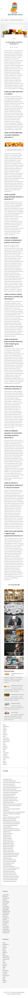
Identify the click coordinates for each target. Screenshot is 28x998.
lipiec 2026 (5, 896)
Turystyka (5, 756)
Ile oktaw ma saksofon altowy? (10, 874)
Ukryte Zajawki (6, 757)
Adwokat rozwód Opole (8, 850)
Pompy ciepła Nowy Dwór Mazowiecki (11, 823)
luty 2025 (5, 924)
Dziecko (4, 728)
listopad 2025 (6, 909)
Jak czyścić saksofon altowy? (9, 861)
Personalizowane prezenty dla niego (11, 853)
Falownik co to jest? (15, 703)
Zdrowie (6, 20)
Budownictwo (6, 726)
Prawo (4, 744)
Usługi (4, 761)
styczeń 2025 (6, 926)
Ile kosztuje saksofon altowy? (9, 873)
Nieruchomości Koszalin (8, 802)
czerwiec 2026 (6, 898)
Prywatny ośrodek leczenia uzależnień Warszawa (14, 812)
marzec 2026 (6, 903)
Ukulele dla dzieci (7, 831)
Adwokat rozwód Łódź (8, 848)
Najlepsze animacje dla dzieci (9, 818)
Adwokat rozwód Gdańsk (8, 851)
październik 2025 (6, 911)
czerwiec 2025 (6, 917)
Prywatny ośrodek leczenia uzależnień (11, 817)
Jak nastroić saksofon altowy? (10, 881)
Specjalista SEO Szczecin (8, 843)
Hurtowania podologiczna (8, 866)
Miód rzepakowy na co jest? (17, 694)
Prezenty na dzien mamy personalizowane (12, 803)
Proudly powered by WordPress (14, 994)
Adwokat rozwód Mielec (8, 846)
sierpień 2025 (6, 914)
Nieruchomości (6, 739)
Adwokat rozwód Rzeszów (8, 845)
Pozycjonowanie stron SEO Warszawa (11, 822)
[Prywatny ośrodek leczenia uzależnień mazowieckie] (14, 635)
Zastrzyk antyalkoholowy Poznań (10, 797)
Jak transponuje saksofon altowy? (10, 877)
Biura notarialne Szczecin (8, 795)
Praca (4, 742)
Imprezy (5, 733)
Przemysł (5, 746)
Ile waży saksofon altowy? (9, 863)
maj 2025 (5, 919)
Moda (4, 736)
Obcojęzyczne (6, 741)
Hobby (4, 731)
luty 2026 (5, 904)
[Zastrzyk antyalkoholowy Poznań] (14, 609)
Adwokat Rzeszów (7, 835)
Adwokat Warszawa (7, 838)
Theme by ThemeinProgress (17, 992)
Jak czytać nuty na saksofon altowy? (11, 868)
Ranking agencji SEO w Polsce (9, 820)
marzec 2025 (6, 922)
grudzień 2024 (6, 927)
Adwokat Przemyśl (7, 836)
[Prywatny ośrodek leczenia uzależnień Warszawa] (14, 649)
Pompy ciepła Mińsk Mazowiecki (10, 825)
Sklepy (4, 749)
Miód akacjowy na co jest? (17, 685)
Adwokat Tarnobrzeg (7, 833)
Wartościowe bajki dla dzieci (9, 780)
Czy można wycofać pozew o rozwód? (11, 782)
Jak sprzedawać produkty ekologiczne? (12, 787)
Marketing (5, 734)
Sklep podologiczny (7, 864)
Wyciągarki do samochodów (9, 794)
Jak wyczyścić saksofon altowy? (10, 879)
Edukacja (5, 729)
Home (2, 20)
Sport (4, 751)
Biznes (4, 724)
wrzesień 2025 (6, 913)
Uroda (4, 759)
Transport (5, 754)
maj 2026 (5, 899)
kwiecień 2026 (6, 901)
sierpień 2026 (6, 894)
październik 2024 (6, 931)
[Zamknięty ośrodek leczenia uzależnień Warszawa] (14, 662)
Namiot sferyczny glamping (9, 785)
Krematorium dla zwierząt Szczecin (11, 828)
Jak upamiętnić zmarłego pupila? (10, 792)
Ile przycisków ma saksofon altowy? (11, 876)
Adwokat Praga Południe (8, 841)
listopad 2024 (6, 929)
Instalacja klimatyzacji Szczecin (10, 856)
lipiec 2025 (5, 916)
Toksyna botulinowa (7, 827)
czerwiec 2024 (6, 932)
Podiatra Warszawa (7, 858)
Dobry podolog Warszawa (8, 871)
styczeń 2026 (6, 906)
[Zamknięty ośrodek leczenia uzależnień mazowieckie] (14, 622)
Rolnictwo (5, 747)
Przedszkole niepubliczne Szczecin (10, 800)
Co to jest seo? (14, 712)
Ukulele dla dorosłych (8, 840)
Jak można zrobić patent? (9, 784)
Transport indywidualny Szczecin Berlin (11, 830)
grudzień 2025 (6, 908)
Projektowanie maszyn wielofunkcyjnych (12, 790)
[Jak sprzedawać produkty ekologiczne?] (14, 595)
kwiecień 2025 (6, 921)
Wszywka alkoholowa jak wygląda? (10, 854)
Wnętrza (5, 762)
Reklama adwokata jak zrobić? (10, 789)
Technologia (6, 752)
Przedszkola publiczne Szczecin (10, 799)
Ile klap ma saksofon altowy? (9, 859)
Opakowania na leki (7, 779)
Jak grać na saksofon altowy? (9, 869)
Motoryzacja (6, 738)
